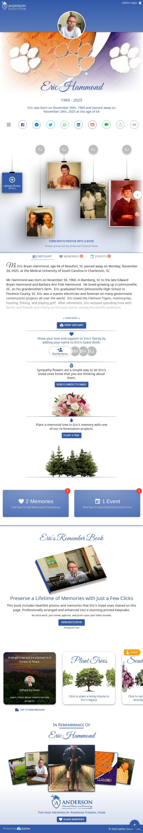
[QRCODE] (9, 125)
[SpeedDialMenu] (135, 825)
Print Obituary (73, 325)
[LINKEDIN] (78, 125)
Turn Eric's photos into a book (71, 241)
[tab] (42, 256)
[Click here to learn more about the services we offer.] (71, 802)
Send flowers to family (71, 384)
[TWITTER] (50, 125)
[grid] (71, 197)
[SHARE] (120, 125)
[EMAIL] (92, 125)
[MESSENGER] (36, 125)
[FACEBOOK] (22, 125)
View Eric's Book (71, 622)
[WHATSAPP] (64, 125)
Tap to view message (32, 710)
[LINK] (134, 125)
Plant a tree (71, 435)
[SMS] (106, 125)
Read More (71, 318)
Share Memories (73, 819)
